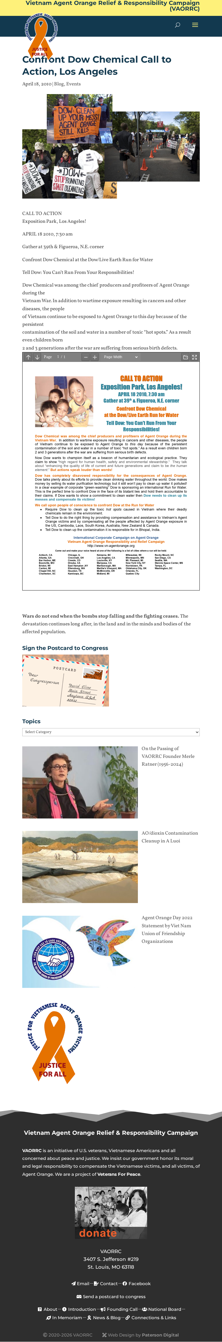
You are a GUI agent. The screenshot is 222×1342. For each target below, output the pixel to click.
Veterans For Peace (118, 1174)
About (49, 1309)
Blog (59, 84)
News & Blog (106, 1317)
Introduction (81, 1309)
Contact (108, 1283)
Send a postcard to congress (114, 1296)
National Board (164, 1309)
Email (82, 1283)
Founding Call (122, 1309)
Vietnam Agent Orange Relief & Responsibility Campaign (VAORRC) (113, 6)
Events (73, 84)
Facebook (139, 1283)
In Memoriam (66, 1317)
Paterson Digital (160, 1335)
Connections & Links (153, 1317)
